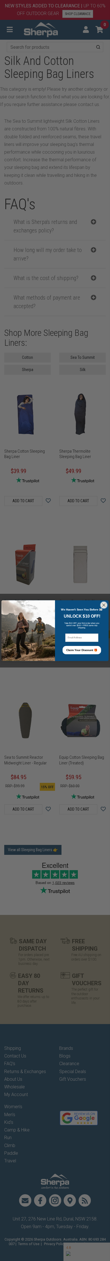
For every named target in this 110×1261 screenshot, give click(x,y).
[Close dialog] (103, 604)
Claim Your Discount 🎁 (82, 650)
